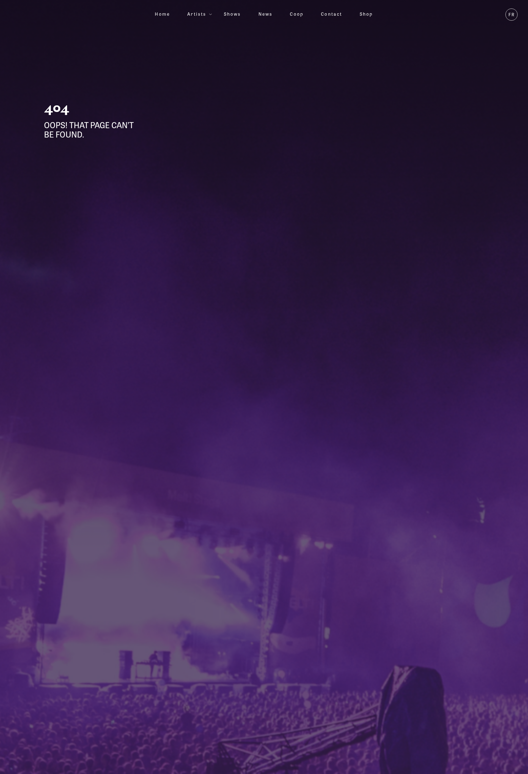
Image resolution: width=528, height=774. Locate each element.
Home (162, 14)
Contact (331, 14)
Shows (232, 14)
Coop (297, 14)
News (265, 14)
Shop (366, 14)
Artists (196, 14)
